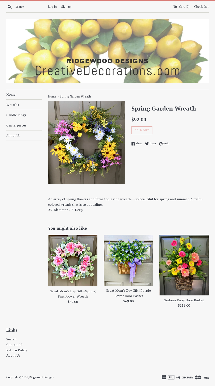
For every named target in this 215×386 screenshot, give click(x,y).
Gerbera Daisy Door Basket (184, 300)
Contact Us (14, 344)
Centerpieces (16, 125)
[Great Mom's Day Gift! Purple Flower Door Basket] (128, 260)
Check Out (201, 7)
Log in (52, 7)
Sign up (66, 7)
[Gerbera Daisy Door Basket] (184, 265)
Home (10, 94)
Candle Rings (16, 115)
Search (11, 339)
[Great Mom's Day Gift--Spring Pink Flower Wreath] (72, 260)
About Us (13, 135)
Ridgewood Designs (41, 377)
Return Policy (16, 350)
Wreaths (12, 104)
